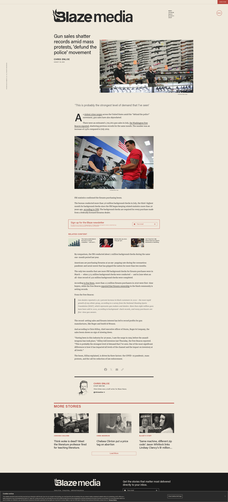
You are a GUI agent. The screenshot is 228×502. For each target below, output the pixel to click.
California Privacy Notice (77, 490)
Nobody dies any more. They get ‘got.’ (120, 239)
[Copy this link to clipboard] (122, 369)
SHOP (170, 17)
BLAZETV (171, 16)
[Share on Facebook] (105, 369)
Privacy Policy (88, 225)
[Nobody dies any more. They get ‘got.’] (106, 242)
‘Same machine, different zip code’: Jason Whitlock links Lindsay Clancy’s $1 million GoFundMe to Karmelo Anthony (155, 445)
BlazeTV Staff (145, 436)
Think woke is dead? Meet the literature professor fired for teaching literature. (70, 444)
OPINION (171, 12)
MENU (219, 13)
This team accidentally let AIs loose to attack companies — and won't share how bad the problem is (89, 240)
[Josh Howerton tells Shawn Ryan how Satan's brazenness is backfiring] (137, 242)
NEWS (170, 11)
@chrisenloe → (99, 392)
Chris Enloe (62, 59)
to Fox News (89, 283)
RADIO (170, 14)
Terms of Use (96, 225)
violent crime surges (93, 114)
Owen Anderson (103, 436)
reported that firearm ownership (115, 286)
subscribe (222, 2)
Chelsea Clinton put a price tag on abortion (112, 443)
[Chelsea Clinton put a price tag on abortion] (114, 423)
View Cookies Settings (175, 496)
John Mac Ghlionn (61, 436)
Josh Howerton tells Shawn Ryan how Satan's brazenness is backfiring (152, 240)
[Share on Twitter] (111, 369)
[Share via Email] (116, 369)
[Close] (225, 496)
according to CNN (91, 209)
